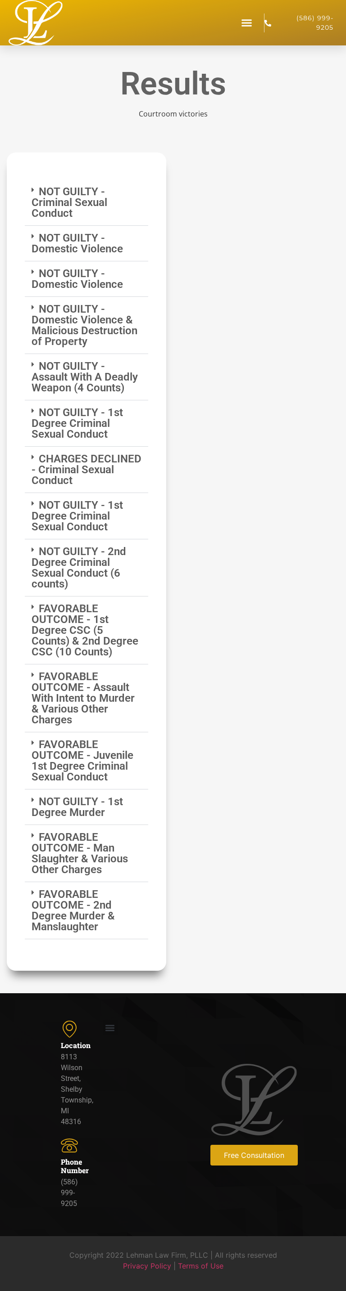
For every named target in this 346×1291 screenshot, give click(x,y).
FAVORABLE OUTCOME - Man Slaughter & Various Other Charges (80, 853)
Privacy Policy (147, 1265)
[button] (246, 22)
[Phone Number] (69, 1145)
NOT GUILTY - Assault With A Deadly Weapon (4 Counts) (85, 377)
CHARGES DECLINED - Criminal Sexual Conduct (86, 470)
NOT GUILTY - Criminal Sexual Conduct (69, 202)
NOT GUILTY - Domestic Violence (77, 243)
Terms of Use (200, 1265)
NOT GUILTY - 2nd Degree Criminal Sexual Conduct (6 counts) (79, 567)
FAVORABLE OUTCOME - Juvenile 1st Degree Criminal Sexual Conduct (82, 760)
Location (76, 1045)
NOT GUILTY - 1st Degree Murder (77, 807)
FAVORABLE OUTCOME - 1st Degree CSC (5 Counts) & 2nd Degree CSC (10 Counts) (85, 630)
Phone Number (75, 1166)
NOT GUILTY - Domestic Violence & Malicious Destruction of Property (84, 325)
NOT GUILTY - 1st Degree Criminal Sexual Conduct (77, 423)
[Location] (69, 1028)
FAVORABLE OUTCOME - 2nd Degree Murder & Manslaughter (73, 910)
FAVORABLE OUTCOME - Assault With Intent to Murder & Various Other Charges (83, 698)
